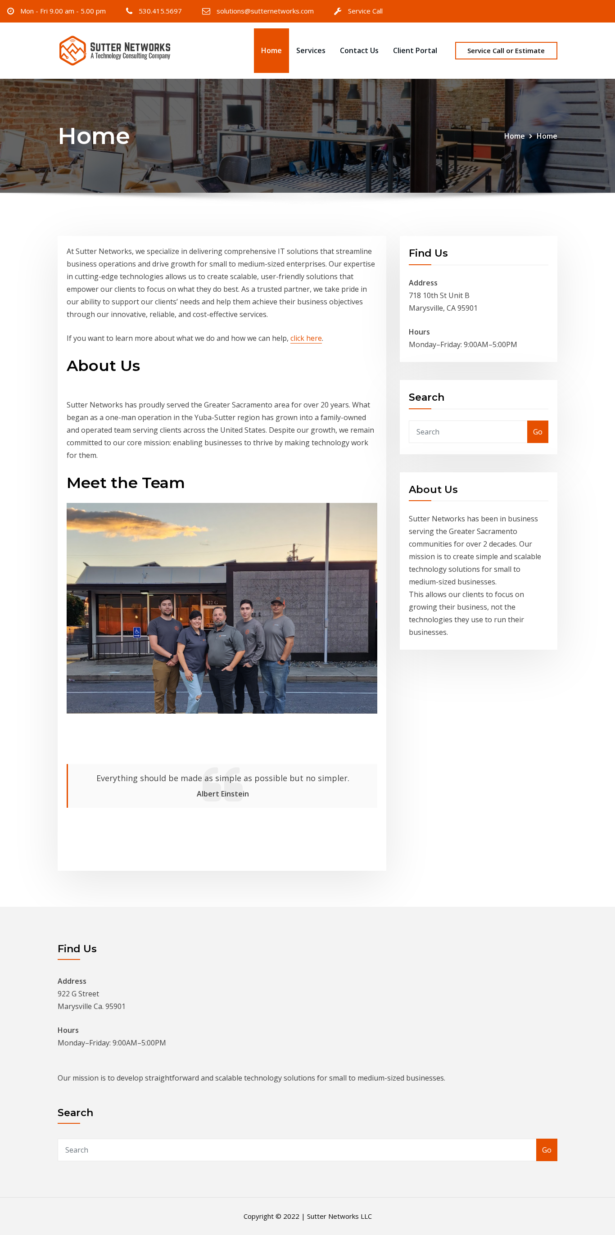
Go (538, 432)
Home (271, 50)
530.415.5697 (160, 10)
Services (311, 50)
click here (306, 338)
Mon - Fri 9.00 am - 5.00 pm (63, 10)
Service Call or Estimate (506, 50)
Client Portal (415, 50)
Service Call (365, 10)
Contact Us (359, 50)
